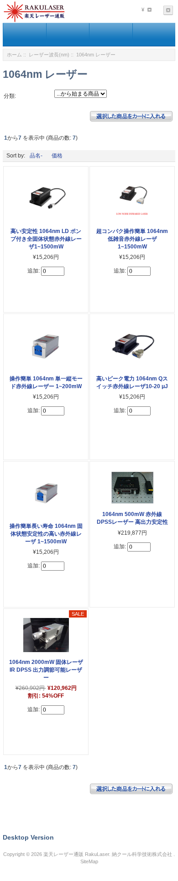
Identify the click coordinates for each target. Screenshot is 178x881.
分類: (10, 96)
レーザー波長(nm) (49, 54)
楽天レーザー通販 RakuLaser (76, 854)
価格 (57, 155)
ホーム (14, 54)
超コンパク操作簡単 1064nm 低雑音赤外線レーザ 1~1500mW (132, 239)
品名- (36, 155)
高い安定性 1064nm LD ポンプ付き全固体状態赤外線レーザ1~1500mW (46, 239)
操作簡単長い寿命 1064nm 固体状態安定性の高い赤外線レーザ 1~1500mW (46, 534)
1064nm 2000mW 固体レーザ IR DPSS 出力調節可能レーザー (46, 670)
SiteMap (89, 861)
